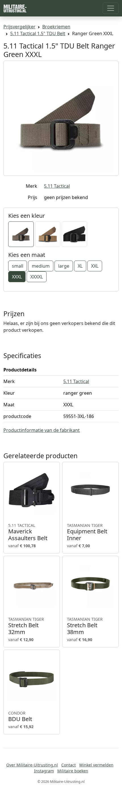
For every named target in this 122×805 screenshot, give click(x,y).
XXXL (17, 277)
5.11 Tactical (57, 186)
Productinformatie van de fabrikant (41, 430)
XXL (94, 266)
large (63, 266)
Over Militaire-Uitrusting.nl (32, 765)
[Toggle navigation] (111, 8)
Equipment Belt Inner (87, 532)
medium (41, 266)
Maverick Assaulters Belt (27, 532)
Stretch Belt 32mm (26, 626)
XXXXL (36, 277)
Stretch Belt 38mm (85, 626)
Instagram (44, 771)
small (17, 266)
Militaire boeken (72, 771)
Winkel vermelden (96, 765)
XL (80, 266)
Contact (68, 765)
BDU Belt (20, 716)
